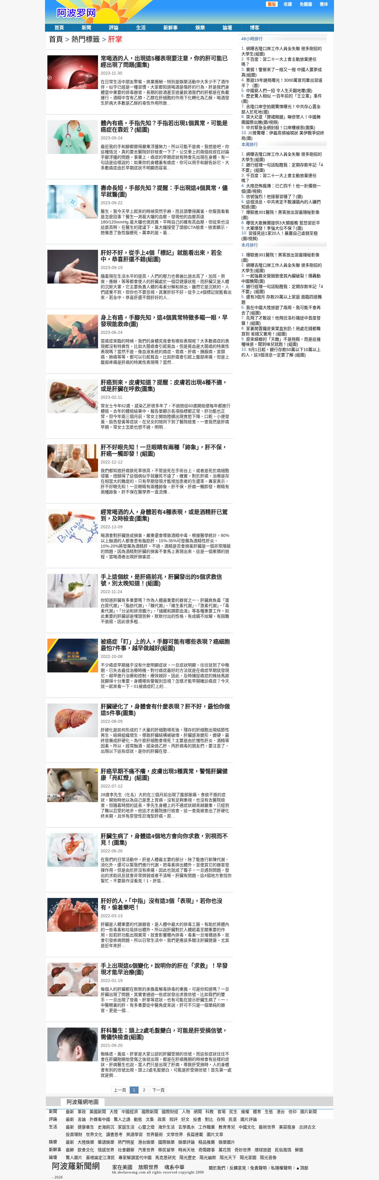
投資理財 (74, 1134)
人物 (186, 1111)
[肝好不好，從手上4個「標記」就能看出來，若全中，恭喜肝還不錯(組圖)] (72, 267)
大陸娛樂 (86, 1142)
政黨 (162, 1119)
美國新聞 (97, 1111)
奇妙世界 (243, 1149)
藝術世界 (267, 1126)
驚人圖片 (74, 1157)
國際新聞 (150, 1111)
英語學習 (134, 1134)
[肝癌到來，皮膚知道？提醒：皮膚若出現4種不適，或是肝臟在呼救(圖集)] (72, 396)
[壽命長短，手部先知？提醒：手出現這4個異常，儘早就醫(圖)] (72, 202)
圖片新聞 (308, 1111)
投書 (197, 1119)
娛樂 (200, 27)
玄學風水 (186, 1126)
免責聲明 (258, 1167)
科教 (209, 1111)
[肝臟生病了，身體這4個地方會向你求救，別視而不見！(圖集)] (72, 850)
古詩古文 (307, 1126)
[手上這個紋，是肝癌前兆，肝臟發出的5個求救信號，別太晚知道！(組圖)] (72, 591)
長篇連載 (195, 1134)
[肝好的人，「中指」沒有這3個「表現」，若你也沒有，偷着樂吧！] (72, 915)
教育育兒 (227, 1126)
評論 (113, 27)
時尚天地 (186, 1149)
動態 (138, 1119)
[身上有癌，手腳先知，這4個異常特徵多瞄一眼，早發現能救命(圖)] (72, 332)
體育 (257, 1111)
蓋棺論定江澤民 (100, 1157)
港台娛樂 (146, 1142)
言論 (82, 1119)
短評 (173, 1119)
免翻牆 (306, 4)
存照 (221, 1119)
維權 (245, 1111)
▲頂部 (302, 1167)
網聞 (198, 1111)
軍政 (82, 1111)
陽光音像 (268, 1157)
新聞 (86, 27)
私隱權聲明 (281, 1167)
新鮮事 (170, 27)
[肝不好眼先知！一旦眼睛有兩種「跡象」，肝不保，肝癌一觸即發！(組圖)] (72, 461)
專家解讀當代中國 (135, 1157)
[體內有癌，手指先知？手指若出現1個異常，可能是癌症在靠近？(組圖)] (72, 137)
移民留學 (166, 1149)
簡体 (324, 4)
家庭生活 (126, 1126)
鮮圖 (299, 1149)
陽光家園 (248, 1157)
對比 (209, 1119)
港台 (281, 1111)
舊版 (272, 4)
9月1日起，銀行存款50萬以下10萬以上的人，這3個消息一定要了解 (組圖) (281, 352)
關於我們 (217, 1167)
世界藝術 (154, 1134)
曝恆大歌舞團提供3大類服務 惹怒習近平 (283, 222)
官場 (221, 1111)
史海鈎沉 (106, 1126)
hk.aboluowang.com (129, 1172)
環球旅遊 (263, 1149)
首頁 (59, 27)
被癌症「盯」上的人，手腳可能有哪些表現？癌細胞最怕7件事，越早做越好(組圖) (165, 645)
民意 (233, 1119)
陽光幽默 (208, 1157)
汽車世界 (146, 1149)
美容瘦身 (287, 1126)
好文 (185, 1119)
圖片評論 (248, 1119)
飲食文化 (86, 1149)
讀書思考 (114, 1134)
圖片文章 (215, 1134)
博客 (254, 27)
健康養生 (86, 1126)
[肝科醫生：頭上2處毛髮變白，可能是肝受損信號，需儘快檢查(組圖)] (72, 1045)
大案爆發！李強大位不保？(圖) (274, 228)
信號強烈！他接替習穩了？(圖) (274, 196)
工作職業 (206, 1126)
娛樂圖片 (227, 1142)
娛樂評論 (186, 1142)
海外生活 (166, 1126)
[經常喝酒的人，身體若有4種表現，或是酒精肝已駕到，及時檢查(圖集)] (72, 526)
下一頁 (158, 1090)
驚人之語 (122, 1119)
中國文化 (247, 1126)
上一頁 (120, 1090)
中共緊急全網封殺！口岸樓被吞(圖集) (280, 127)
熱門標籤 (85, 39)
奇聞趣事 (206, 1149)
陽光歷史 (187, 1157)
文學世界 (174, 1134)
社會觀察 (126, 1149)
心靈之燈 (146, 1126)
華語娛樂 (106, 1142)
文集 (150, 1119)
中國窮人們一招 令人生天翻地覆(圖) (279, 90)
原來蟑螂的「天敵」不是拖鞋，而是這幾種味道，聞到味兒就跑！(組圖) (281, 342)
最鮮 (70, 1149)
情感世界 (106, 1149)
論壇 (227, 27)
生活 (141, 27)
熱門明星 (126, 1142)
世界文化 (94, 1134)
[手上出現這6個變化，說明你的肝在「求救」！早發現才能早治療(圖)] (72, 980)
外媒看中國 (99, 1119)
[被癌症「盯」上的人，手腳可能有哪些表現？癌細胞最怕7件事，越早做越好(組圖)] (72, 656)
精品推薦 (206, 1142)
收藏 (288, 4)
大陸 (114, 1111)
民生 (233, 1111)
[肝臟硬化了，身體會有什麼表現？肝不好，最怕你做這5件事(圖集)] (72, 721)
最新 (70, 1111)
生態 (269, 1111)
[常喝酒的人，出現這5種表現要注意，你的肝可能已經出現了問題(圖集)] (72, 72)
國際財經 (170, 1111)
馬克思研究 (165, 1157)
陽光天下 (228, 1157)
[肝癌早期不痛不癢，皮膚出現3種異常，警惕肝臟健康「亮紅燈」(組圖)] (72, 785)
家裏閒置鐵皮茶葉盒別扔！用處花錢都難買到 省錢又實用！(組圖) (281, 331)
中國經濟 (129, 1111)
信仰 (292, 1111)
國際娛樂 (166, 1142)
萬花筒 (225, 1149)
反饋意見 (237, 1167)
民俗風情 (283, 1149)
